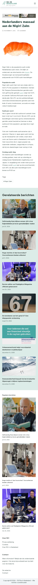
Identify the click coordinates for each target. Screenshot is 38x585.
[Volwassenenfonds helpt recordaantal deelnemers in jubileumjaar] (19, 334)
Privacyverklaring (8, 542)
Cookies (5, 545)
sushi (21, 93)
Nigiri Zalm (7, 181)
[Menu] (35, 3)
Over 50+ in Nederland (10, 547)
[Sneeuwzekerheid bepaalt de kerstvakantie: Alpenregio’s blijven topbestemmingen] (19, 366)
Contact (5, 573)
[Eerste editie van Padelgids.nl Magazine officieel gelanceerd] (19, 271)
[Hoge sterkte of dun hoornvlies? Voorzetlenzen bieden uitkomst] (19, 240)
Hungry (27, 72)
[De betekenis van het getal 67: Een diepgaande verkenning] (19, 303)
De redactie (6, 570)
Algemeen (22, 30)
